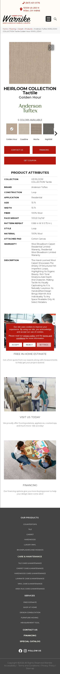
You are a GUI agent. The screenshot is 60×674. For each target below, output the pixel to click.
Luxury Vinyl (30, 545)
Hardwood (30, 539)
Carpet (20, 29)
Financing (30, 635)
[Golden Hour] (12, 129)
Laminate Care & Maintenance (30, 578)
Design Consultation (30, 612)
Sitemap (30, 668)
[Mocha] (36, 129)
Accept (15, 345)
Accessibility (10, 665)
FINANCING (44, 150)
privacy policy (29, 336)
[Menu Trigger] (48, 19)
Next (56, 129)
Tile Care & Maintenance (30, 563)
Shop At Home (30, 607)
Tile (30, 529)
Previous (4, 129)
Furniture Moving (30, 618)
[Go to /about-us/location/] (30, 402)
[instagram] (25, 651)
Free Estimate (30, 602)
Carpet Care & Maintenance (30, 568)
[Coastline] (24, 129)
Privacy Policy (48, 665)
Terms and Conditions (28, 665)
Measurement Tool (30, 623)
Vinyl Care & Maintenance (30, 584)
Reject (29, 345)
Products (28, 29)
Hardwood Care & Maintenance (30, 573)
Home (5, 29)
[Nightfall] (48, 129)
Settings (43, 345)
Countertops (30, 524)
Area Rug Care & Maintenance (30, 589)
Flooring (12, 29)
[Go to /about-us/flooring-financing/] (30, 468)
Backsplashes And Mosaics (30, 550)
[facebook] (20, 651)
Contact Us (17, 150)
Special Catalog (30, 641)
